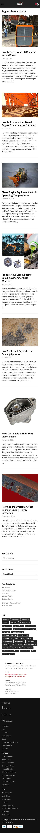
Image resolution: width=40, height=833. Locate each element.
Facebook (7, 708)
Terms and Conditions (10, 742)
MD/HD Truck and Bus (10, 809)
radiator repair (28, 647)
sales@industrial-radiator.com (15, 677)
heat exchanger (30, 629)
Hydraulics (5, 593)
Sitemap (5, 748)
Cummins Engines (8, 775)
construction (25, 619)
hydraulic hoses (23, 635)
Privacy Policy (7, 745)
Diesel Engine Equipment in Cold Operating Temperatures (19, 194)
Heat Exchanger (8, 763)
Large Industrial (7, 805)
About (4, 730)
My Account (6, 815)
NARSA (11, 644)
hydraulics (29, 638)
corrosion (5, 622)
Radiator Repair (7, 756)
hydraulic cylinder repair (9, 635)
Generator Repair (8, 766)
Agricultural (6, 796)
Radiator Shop (7, 606)
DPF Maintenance (25, 622)
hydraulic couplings (17, 632)
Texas (33, 651)
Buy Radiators (7, 793)
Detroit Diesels (7, 769)
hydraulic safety (7, 641)
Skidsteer (5, 812)
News (4, 739)
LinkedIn (7, 715)
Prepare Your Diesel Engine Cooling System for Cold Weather (17, 277)
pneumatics (6, 647)
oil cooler (19, 644)
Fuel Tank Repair (8, 782)
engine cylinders (18, 626)
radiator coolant (17, 647)
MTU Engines (6, 778)
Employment (6, 736)
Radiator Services (8, 599)
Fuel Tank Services (9, 590)
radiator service (7, 651)
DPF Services (6, 588)
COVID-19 (14, 622)
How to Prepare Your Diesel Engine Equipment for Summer (19, 124)
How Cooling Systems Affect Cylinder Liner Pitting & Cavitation (17, 509)
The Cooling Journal (8, 654)
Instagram (8, 721)
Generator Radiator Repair (11, 603)
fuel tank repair (7, 629)
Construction (6, 799)
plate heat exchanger (30, 644)
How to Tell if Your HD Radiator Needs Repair (19, 53)
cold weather (15, 619)
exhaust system (30, 626)
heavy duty (6, 632)
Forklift (4, 802)
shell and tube (25, 651)
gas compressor (19, 629)
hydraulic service (19, 641)
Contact (4, 733)
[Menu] (5, 3)
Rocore (16, 651)
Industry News (7, 596)
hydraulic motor (7, 638)
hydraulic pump (19, 638)
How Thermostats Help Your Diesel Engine (17, 435)
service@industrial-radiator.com (15, 674)
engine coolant (7, 626)
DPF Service (6, 759)
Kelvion (5, 644)
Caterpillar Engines (9, 772)
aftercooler (6, 619)
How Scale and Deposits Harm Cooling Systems (18, 352)
